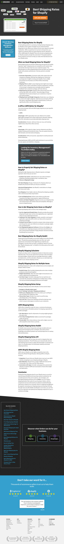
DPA (39, 526)
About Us (50, 520)
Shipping (18, 520)
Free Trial (8, 54)
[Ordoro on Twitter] (51, 524)
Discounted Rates (20, 2)
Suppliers (7, 525)
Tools (7, 529)
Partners (27, 2)
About (37, 2)
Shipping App (7, 441)
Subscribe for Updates (31, 526)
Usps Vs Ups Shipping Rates (11, 454)
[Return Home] (5, 2)
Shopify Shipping (8, 456)
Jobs (39, 521)
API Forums (30, 524)
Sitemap (29, 533)
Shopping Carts (8, 520)
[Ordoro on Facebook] (50, 524)
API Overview (30, 521)
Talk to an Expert (41, 23)
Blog (41, 2)
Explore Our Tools (52, 2)
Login (61, 2)
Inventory (18, 521)
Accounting (8, 526)
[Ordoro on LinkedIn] (49, 524)
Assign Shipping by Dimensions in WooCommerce (9, 447)
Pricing (33, 2)
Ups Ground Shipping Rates (11, 410)
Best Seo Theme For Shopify (11, 419)
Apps (12, 2)
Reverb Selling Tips (9, 443)
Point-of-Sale (8, 528)
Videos (29, 525)
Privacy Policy (40, 524)
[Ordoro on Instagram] (52, 524)
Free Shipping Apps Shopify (11, 421)
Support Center (30, 520)
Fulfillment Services (9, 524)
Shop (39, 520)
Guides (29, 529)
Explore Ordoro (40, 18)
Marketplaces (8, 521)
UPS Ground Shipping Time (11, 431)
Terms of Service (41, 525)
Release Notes (30, 528)
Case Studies (30, 531)
